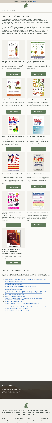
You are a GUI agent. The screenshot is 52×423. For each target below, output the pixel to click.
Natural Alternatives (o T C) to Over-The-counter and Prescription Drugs (22, 303)
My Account (43, 420)
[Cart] (49, 5)
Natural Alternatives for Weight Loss (13, 301)
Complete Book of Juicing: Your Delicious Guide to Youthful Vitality (21, 286)
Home (3, 10)
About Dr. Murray (6, 420)
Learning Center (19, 420)
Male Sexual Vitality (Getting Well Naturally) (15, 296)
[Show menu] (2, 5)
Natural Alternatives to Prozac (12, 305)
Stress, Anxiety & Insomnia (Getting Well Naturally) (17, 310)
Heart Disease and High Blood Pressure (14, 294)
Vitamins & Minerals (32, 420)
